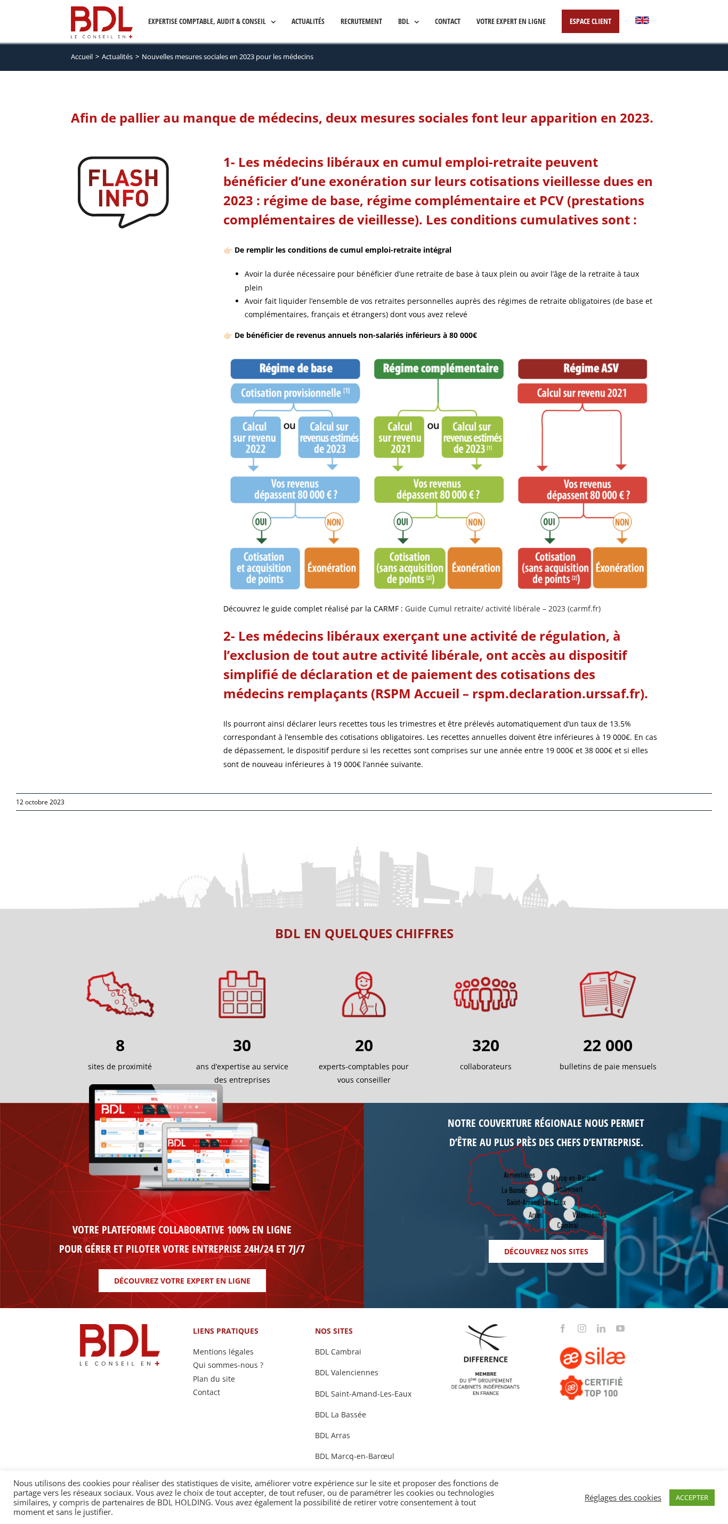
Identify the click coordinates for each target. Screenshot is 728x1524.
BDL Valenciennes (346, 1372)
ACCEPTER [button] (692, 1497)
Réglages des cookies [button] (623, 1497)
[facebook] (563, 1328)
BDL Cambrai (338, 1351)
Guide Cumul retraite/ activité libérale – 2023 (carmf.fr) (503, 608)
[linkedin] (601, 1328)
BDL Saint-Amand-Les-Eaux (363, 1394)
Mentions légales (223, 1351)
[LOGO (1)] (608, 1336)
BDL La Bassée (340, 1414)
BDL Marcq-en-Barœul (354, 1456)
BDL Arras (332, 1435)
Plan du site (214, 1379)
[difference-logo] (486, 1328)
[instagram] (582, 1328)
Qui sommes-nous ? (228, 1365)
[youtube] (620, 1328)
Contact (206, 1392)
